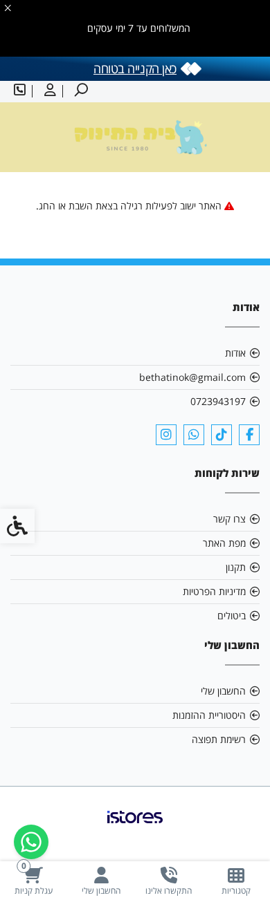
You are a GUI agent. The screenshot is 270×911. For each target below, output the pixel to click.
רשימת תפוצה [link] (219, 739)
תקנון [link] (236, 567)
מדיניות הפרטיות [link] (214, 591)
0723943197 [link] (218, 401)
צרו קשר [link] (229, 518)
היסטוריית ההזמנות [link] (209, 715)
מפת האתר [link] (224, 543)
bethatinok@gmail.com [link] (192, 377)
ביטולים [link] (231, 615)
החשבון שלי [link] (223, 690)
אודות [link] (235, 352)
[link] (236, 881)
